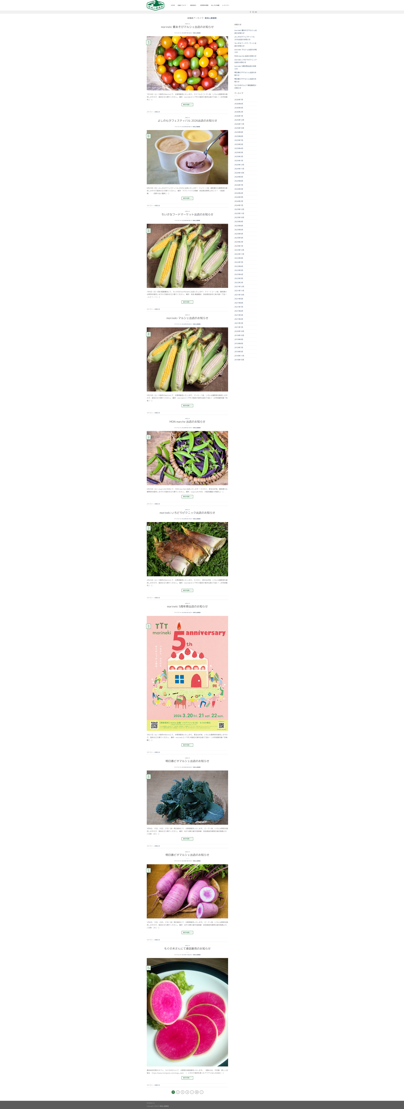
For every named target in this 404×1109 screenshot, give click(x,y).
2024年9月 (238, 177)
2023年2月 (238, 242)
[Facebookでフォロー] (250, 12)
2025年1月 (238, 160)
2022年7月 (238, 262)
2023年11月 (239, 213)
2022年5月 (238, 270)
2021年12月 (239, 286)
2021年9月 (238, 299)
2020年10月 (239, 331)
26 (197, 1092)
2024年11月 (239, 169)
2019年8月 (238, 343)
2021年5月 (238, 315)
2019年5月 (238, 351)
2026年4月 (238, 108)
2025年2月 (238, 156)
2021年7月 (238, 307)
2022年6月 (238, 266)
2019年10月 (239, 335)
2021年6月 (238, 311)
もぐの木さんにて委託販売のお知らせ (187, 948)
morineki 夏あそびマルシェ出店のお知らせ (187, 27)
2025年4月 (238, 148)
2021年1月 (238, 327)
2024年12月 (239, 165)
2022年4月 (238, 274)
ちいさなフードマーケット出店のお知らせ (187, 214)
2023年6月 (238, 229)
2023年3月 (238, 238)
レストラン (225, 5)
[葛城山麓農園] (157, 5)
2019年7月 (238, 347)
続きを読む (187, 104)
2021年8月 (238, 303)
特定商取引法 (151, 1103)
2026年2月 (238, 112)
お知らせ (187, 24)
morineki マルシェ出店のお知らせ (187, 318)
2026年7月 (238, 99)
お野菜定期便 (204, 5)
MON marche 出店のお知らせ (187, 422)
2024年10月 (239, 173)
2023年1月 (238, 246)
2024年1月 (238, 205)
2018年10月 (239, 360)
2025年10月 (239, 128)
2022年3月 (238, 278)
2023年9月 (238, 221)
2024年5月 (238, 189)
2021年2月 (238, 323)
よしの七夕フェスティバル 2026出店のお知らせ (187, 120)
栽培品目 (193, 5)
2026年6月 (238, 104)
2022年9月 (238, 258)
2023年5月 (238, 234)
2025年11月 (239, 124)
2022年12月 (239, 250)
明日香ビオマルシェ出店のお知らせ (187, 761)
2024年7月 (238, 185)
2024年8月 (238, 181)
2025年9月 (238, 132)
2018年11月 (239, 356)
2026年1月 (238, 116)
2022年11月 (239, 254)
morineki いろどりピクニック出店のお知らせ (187, 513)
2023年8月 (238, 225)
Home (173, 5)
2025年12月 (239, 120)
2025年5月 (238, 144)
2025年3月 (238, 152)
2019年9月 (238, 339)
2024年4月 (238, 193)
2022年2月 (238, 282)
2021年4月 (238, 319)
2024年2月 (238, 201)
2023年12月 (239, 209)
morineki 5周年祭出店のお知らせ (187, 606)
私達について (182, 5)
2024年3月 (238, 197)
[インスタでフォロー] (253, 12)
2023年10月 (239, 217)
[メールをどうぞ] (256, 12)
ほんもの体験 (215, 5)
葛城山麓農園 (211, 18)
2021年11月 (239, 290)
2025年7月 (238, 140)
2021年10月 (239, 295)
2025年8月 (238, 136)
